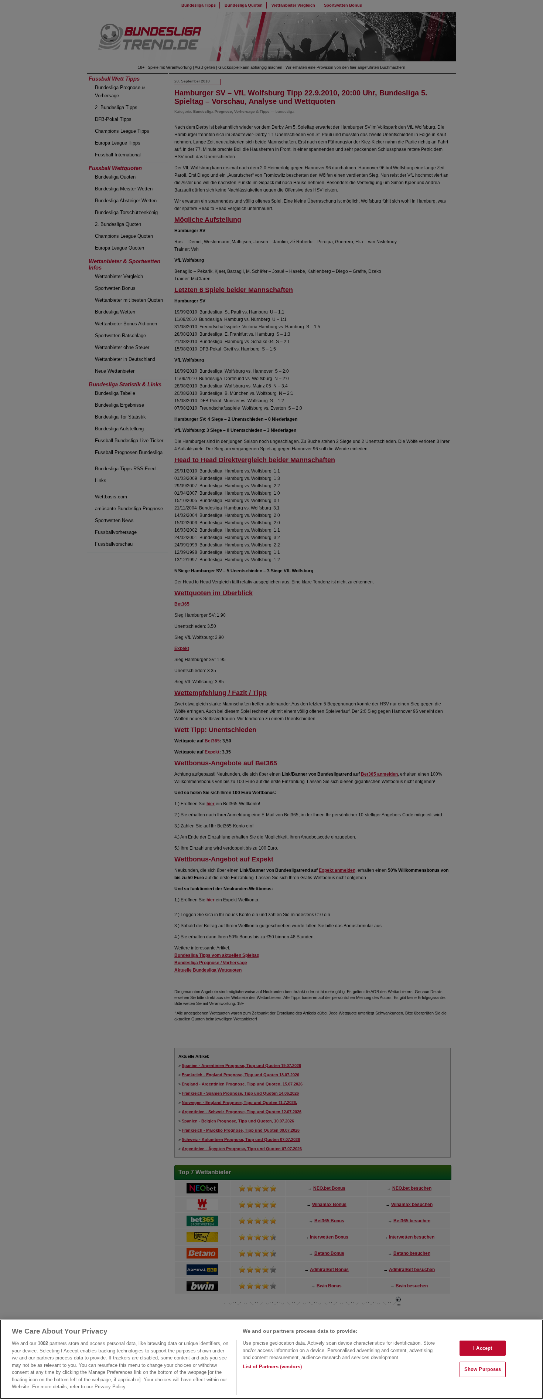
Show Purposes (482, 1369)
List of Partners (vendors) (272, 1366)
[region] (271, 1359)
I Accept (482, 1348)
